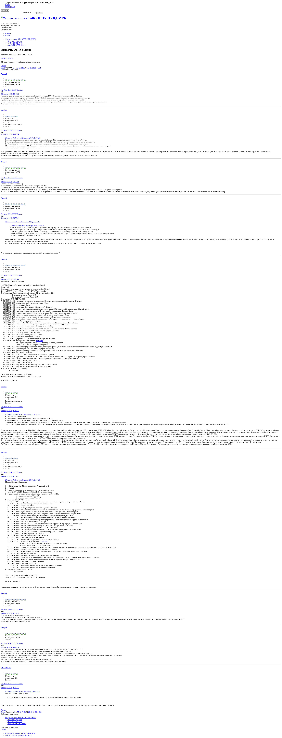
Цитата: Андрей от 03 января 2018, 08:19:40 (22, 480)
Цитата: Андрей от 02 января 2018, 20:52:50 (22, 414)
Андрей (4, 74)
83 (31, 68)
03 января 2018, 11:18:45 (10, 411)
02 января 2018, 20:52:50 (10, 182)
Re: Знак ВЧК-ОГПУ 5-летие (12, 90)
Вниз (3, 68)
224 (39, 68)
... (16, 68)
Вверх (3, 712)
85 (35, 68)
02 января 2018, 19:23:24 (10, 134)
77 (17, 68)
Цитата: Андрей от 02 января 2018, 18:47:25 (22, 138)
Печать (3, 66)
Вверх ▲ (31, 733)
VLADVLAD (6, 668)
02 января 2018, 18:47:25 (10, 94)
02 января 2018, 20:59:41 (10, 218)
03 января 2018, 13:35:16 (10, 647)
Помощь (8, 733)
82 (28, 68)
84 (33, 68)
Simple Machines (25, 735)
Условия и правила (20, 733)
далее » (10, 58)
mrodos (3, 110)
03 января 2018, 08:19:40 (10, 279)
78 (19, 68)
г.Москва (39, 341)
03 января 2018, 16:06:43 (10, 688)
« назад (3, 58)
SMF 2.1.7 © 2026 (12, 735)
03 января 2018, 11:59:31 (10, 613)
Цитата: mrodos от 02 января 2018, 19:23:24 (22, 222)
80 (24, 68)
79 (22, 68)
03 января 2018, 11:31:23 (10, 476)
